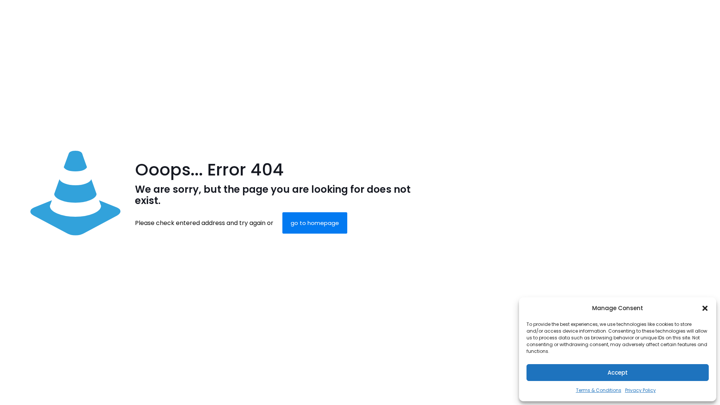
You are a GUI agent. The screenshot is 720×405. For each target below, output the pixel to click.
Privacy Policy (640, 390)
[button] (705, 308)
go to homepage (315, 223)
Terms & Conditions (598, 390)
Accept (618, 372)
